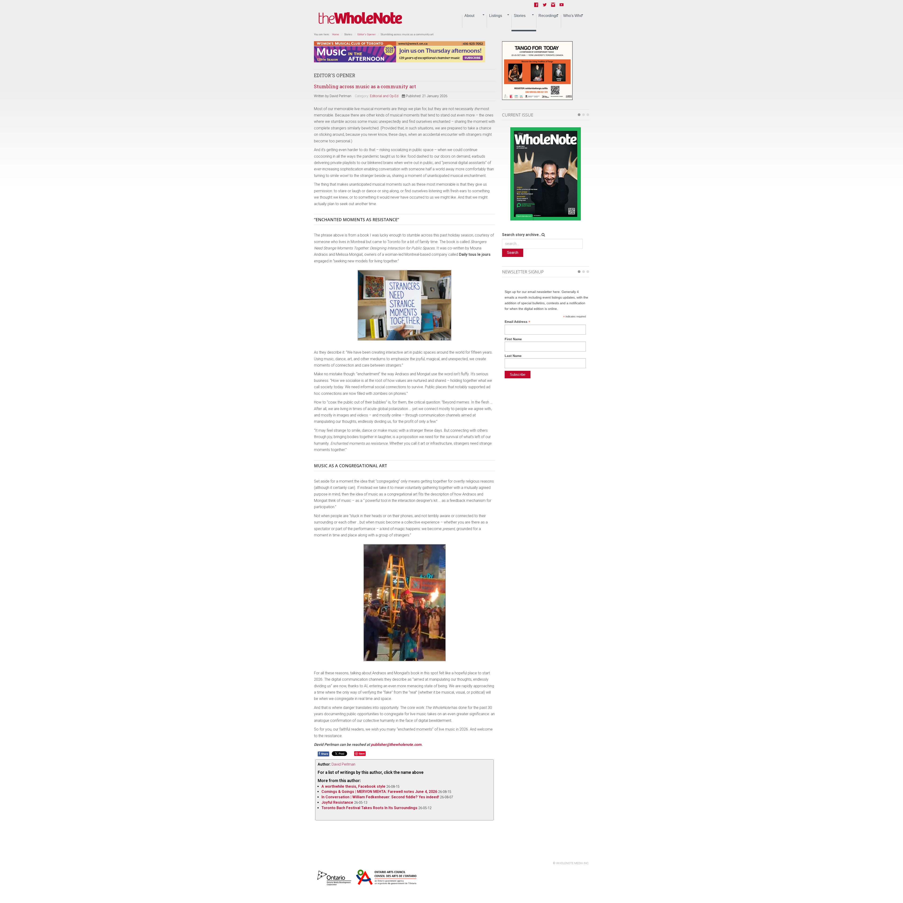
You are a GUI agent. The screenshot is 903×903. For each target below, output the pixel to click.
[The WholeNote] (360, 18)
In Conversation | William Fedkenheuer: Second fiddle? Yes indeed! (380, 797)
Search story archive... (522, 234)
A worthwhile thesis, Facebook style (353, 786)
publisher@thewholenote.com (396, 744)
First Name (513, 339)
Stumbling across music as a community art (365, 86)
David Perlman (343, 764)
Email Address (517, 322)
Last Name (513, 356)
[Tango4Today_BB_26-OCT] (537, 70)
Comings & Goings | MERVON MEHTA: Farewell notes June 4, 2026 (379, 791)
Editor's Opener (366, 34)
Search (512, 252)
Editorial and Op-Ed (384, 96)
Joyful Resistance (337, 802)
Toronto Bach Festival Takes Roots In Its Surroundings (369, 808)
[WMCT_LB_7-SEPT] (399, 51)
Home (335, 34)
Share (323, 753)
